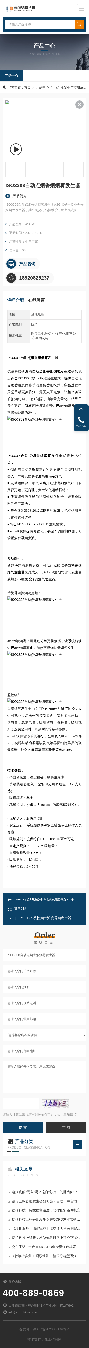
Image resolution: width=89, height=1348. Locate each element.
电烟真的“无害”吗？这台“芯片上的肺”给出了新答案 (47, 1192)
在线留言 (36, 300)
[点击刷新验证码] (55, 1103)
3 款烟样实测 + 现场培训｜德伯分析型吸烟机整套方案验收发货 (47, 1256)
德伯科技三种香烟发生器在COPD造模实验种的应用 (47, 1219)
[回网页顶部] (81, 409)
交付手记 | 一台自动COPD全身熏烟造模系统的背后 (47, 1247)
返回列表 (20, 909)
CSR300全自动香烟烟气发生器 (50, 899)
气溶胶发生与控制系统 (70, 87)
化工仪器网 (53, 1339)
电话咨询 (81, 426)
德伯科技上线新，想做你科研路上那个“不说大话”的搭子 (47, 1238)
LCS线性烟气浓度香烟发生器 (49, 918)
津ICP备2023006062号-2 (51, 1329)
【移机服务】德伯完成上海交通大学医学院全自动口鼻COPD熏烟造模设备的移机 (47, 1228)
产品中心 (11, 76)
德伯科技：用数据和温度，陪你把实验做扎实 (46, 1210)
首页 (27, 87)
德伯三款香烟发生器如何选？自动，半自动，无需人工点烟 (47, 1201)
